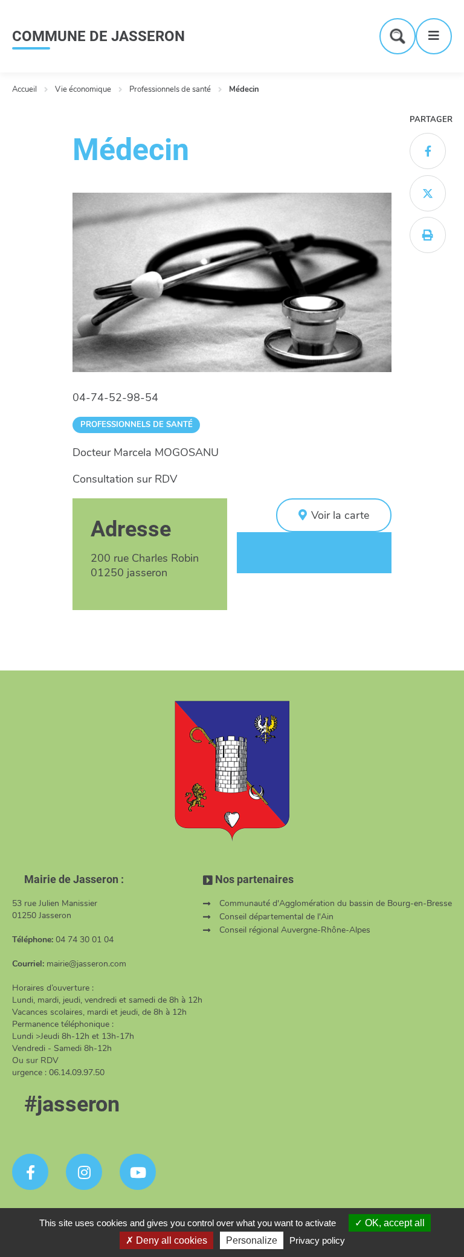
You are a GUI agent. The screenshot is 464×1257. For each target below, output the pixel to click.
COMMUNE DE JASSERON (98, 36)
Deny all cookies (170, 1240)
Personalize (251, 1240)
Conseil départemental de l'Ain (276, 916)
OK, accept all (393, 1223)
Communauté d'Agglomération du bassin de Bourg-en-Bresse (335, 903)
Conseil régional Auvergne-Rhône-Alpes (294, 930)
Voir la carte (340, 515)
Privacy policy (317, 1240)
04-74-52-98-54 (115, 397)
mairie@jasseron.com (86, 963)
